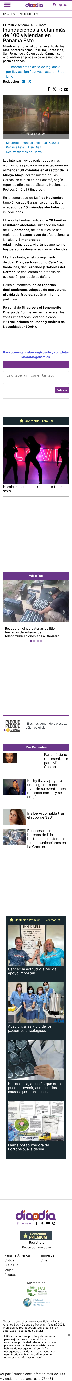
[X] (42, 1223)
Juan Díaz (34, 147)
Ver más (51, 920)
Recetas (10, 1275)
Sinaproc (12, 143)
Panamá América (17, 1255)
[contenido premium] (36, 1235)
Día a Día (11, 1265)
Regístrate (36, 1242)
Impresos (47, 1255)
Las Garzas (51, 143)
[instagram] (53, 1223)
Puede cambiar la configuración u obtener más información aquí (28, 1356)
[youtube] (48, 1223)
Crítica (9, 1260)
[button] (8, 612)
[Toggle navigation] (7, 5)
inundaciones (31, 143)
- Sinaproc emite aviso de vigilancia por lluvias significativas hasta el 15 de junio (35, 71)
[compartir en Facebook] (49, 89)
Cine (43, 1260)
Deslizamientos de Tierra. (24, 152)
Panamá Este (15, 147)
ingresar (63, 5)
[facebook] (37, 1223)
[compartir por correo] (66, 89)
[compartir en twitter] (54, 89)
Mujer (8, 1270)
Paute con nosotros (37, 1247)
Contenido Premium (38, 421)
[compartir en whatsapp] (60, 89)
